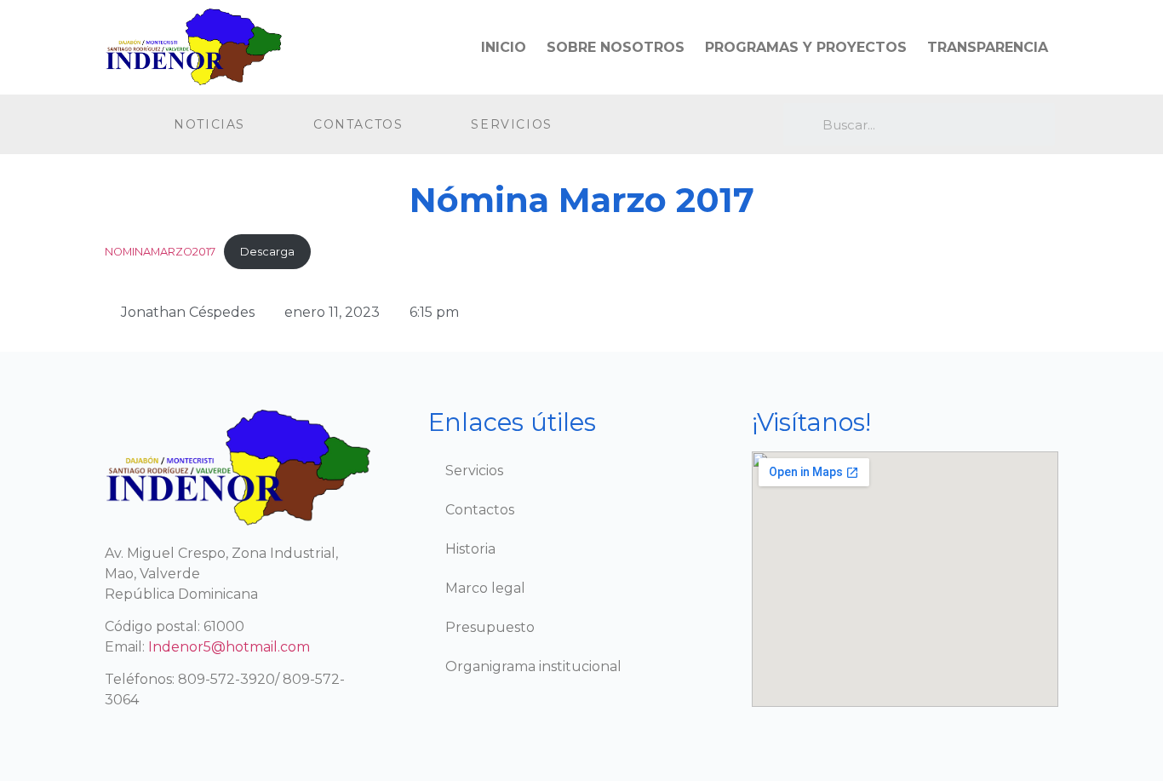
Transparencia (987, 47)
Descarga (267, 251)
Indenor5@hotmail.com (229, 647)
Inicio (503, 47)
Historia (470, 549)
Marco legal (485, 588)
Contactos (358, 124)
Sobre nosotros (616, 47)
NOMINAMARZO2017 (160, 251)
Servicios (511, 124)
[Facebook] (655, 124)
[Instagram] (690, 124)
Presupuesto (490, 627)
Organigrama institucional (533, 666)
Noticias (209, 124)
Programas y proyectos (806, 47)
